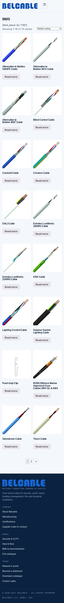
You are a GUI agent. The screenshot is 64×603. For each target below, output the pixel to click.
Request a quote (10, 566)
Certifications (8, 521)
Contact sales (9, 581)
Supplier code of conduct (14, 526)
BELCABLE (20, 6)
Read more (11, 76)
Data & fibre (8, 544)
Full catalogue (9, 554)
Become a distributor (12, 571)
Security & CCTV (10, 538)
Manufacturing (9, 516)
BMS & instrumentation (13, 548)
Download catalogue (12, 576)
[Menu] (44, 6)
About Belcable (9, 511)
